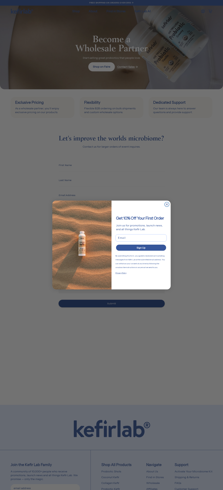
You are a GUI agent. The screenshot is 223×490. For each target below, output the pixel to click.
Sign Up (141, 247)
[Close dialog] (167, 204)
